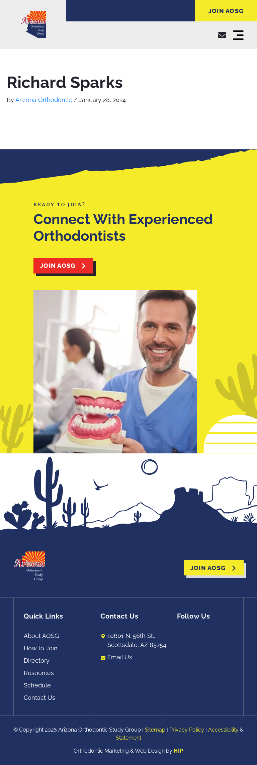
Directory (37, 660)
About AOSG (41, 635)
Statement (128, 738)
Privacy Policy (186, 730)
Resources (39, 672)
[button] (238, 35)
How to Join (41, 648)
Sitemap (155, 730)
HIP (178, 751)
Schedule (37, 685)
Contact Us (39, 697)
